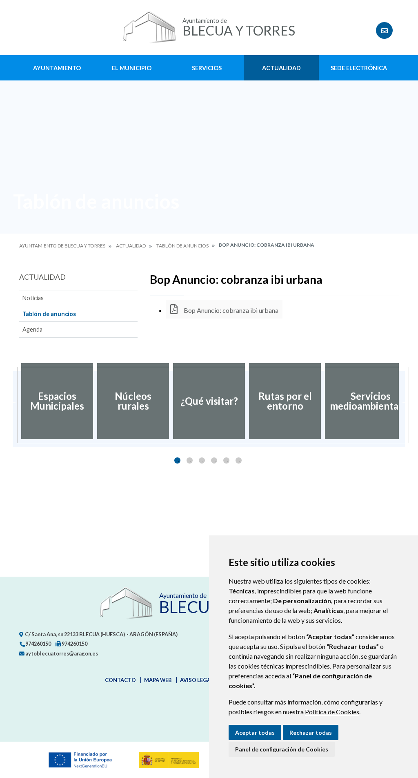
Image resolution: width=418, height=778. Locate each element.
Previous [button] (13, 401)
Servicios (207, 68)
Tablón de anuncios (182, 246)
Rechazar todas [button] (310, 732)
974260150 (37, 643)
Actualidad (281, 68)
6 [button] (239, 460)
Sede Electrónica (359, 68)
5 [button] (226, 460)
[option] (57, 401)
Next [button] (405, 401)
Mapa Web (158, 680)
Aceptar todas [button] (255, 732)
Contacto (120, 680)
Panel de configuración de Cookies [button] (281, 749)
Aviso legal (196, 680)
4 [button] (214, 460)
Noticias (33, 297)
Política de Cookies (332, 712)
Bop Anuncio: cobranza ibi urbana (230, 310)
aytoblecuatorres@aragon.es (61, 653)
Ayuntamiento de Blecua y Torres (62, 246)
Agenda (32, 329)
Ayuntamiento (57, 68)
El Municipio (131, 68)
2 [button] (190, 460)
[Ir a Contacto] (384, 30)
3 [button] (202, 460)
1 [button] (177, 460)
